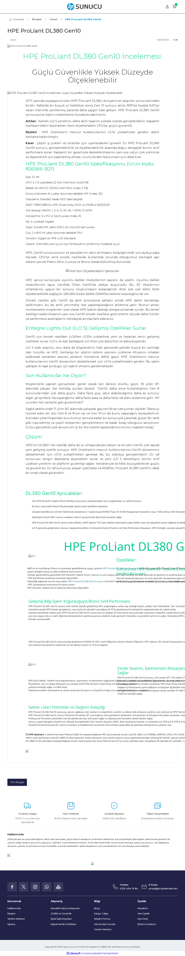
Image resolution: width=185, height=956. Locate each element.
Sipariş (11, 924)
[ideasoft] (73, 953)
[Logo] (84, 6)
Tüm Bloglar (17, 782)
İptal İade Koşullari (61, 918)
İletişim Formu (102, 918)
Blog (97, 908)
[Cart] (175, 7)
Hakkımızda (14, 908)
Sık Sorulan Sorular (105, 924)
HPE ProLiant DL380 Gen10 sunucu (120, 568)
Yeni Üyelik (143, 913)
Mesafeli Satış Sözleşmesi (65, 908)
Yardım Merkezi (16, 918)
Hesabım (142, 908)
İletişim (11, 913)
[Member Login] (167, 7)
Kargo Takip (101, 913)
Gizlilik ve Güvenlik (61, 913)
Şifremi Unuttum (146, 924)
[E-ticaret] (92, 953)
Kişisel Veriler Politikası (63, 924)
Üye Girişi (142, 918)
